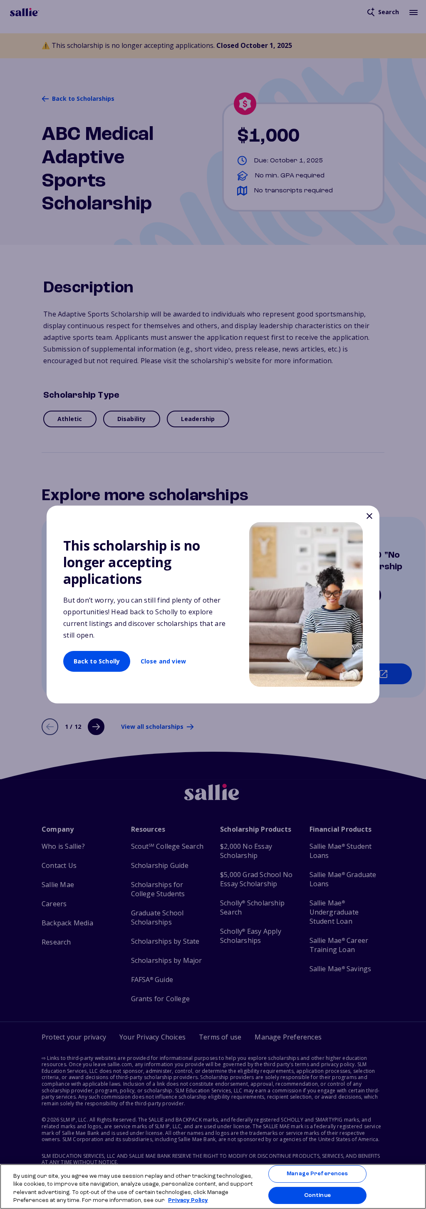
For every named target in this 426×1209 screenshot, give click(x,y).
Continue (317, 1195)
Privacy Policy (188, 1200)
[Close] (369, 517)
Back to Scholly (97, 661)
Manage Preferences (317, 1174)
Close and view (163, 661)
